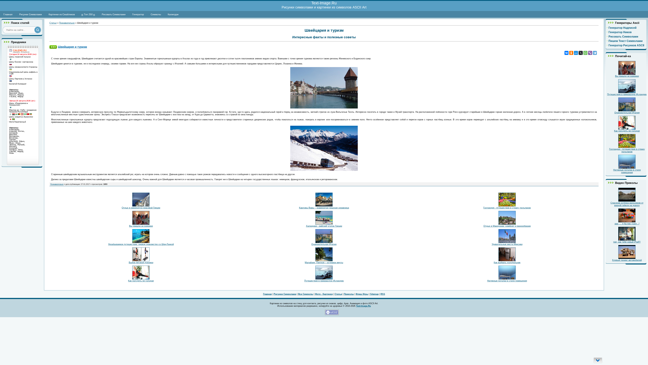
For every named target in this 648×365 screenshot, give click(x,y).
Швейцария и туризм (72, 46)
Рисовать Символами (114, 14)
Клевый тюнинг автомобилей (627, 260)
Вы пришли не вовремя (141, 226)
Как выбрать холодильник (507, 262)
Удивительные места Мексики (507, 244)
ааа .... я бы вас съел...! (627, 223)
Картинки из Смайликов (62, 14)
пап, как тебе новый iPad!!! (627, 242)
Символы (156, 14)
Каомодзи (173, 14)
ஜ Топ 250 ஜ (88, 14)
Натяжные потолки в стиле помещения (507, 280)
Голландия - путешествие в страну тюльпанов (507, 207)
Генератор (138, 14)
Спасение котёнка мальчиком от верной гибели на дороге (627, 204)
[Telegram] (595, 53)
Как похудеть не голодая (141, 280)
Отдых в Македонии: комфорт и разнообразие (507, 226)
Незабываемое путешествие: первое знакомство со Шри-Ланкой (141, 244)
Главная (7, 14)
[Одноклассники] (571, 53)
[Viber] (590, 53)
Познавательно (67, 23)
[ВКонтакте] (566, 53)
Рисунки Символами (30, 14)
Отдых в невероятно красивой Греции (141, 207)
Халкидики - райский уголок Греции (324, 226)
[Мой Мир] (576, 53)
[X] (581, 53)
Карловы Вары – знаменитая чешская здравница (324, 207)
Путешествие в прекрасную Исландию (324, 280)
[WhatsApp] (585, 53)
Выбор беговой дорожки (141, 262)
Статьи (53, 23)
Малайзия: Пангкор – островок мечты (324, 262)
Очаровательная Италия (323, 244)
